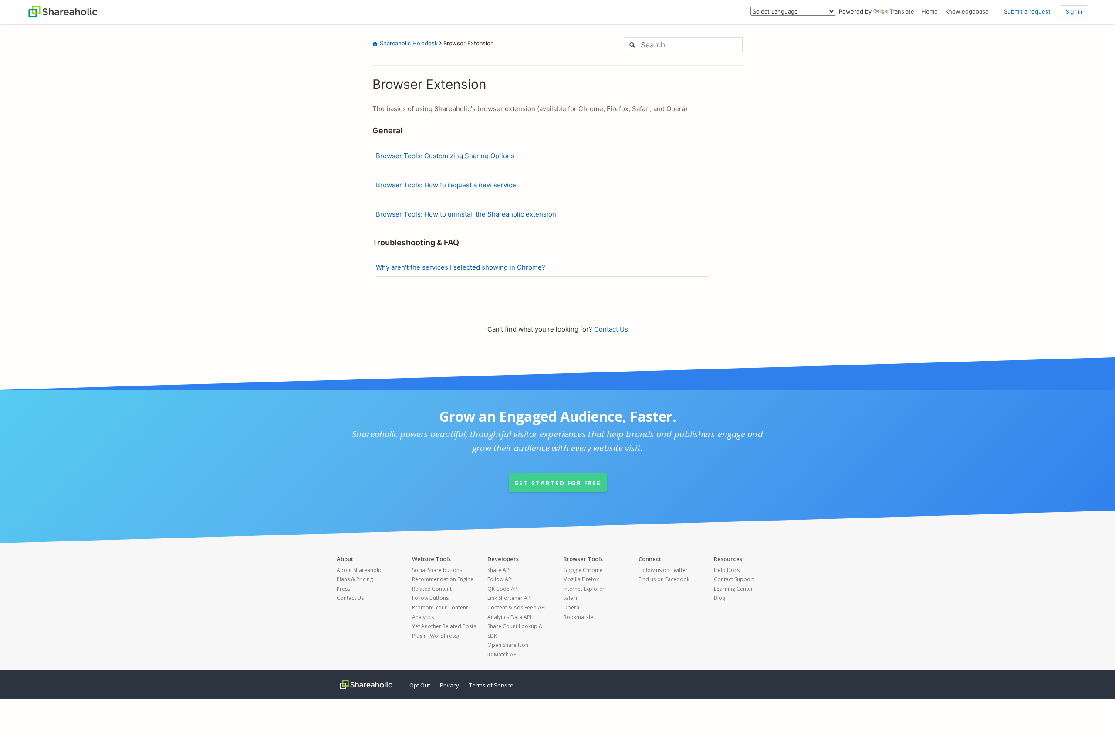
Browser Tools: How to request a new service (446, 185)
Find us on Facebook (664, 579)
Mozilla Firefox (581, 579)
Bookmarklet (579, 617)
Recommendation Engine (442, 579)
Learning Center (733, 588)
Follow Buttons (430, 598)
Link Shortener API (509, 598)
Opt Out (419, 685)
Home (930, 11)
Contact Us (611, 329)
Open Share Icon (507, 645)
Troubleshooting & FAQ (415, 242)
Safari (570, 598)
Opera (571, 607)
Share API (498, 570)
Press (343, 588)
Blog (719, 598)
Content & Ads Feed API (516, 607)
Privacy (449, 685)
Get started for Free (557, 483)
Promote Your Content (440, 607)
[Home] (63, 11)
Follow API (500, 579)
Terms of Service (491, 685)
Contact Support (734, 579)
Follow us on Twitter (663, 570)
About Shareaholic (359, 570)
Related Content (432, 588)
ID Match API (502, 654)
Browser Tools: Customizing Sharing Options (445, 156)
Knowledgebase (967, 11)
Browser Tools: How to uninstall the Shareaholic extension (466, 214)
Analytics (423, 617)
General (387, 130)
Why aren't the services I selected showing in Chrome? (460, 267)
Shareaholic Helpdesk (409, 43)
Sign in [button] (1074, 11)
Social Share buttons (437, 570)
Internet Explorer (584, 588)
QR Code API (503, 588)
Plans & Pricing (355, 579)
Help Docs (727, 570)
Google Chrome (583, 570)
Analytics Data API (509, 617)
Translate (901, 11)
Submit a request (1027, 11)
